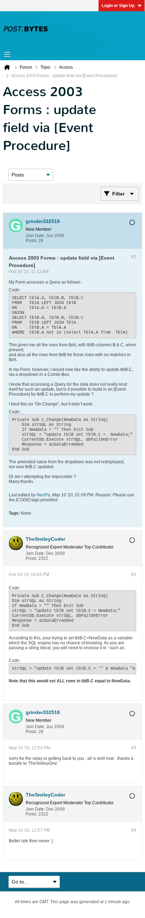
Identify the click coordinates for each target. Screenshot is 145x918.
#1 (133, 256)
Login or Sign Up (118, 5)
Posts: (31, 240)
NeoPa (43, 494)
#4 (133, 830)
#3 (133, 747)
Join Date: (35, 235)
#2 (133, 574)
